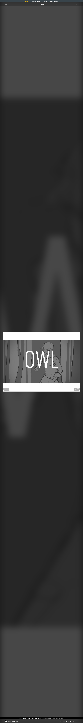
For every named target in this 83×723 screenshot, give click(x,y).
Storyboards (62, 721)
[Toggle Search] (76, 4)
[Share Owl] (71, 721)
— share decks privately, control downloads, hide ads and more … (41, 1)
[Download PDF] (77, 721)
